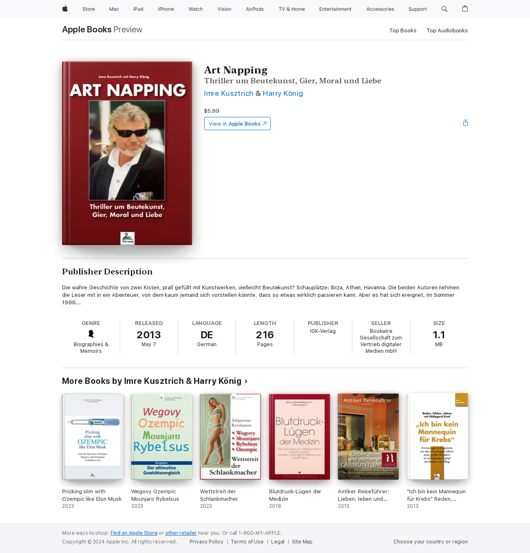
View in (234, 124)
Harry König (283, 93)
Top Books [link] (403, 30)
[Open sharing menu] (465, 123)
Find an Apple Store (134, 533)
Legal (277, 542)
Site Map (302, 542)
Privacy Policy (206, 542)
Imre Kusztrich (229, 93)
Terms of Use (247, 542)
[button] (444, 9)
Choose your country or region (430, 542)
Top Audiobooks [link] (447, 30)
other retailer (181, 533)
